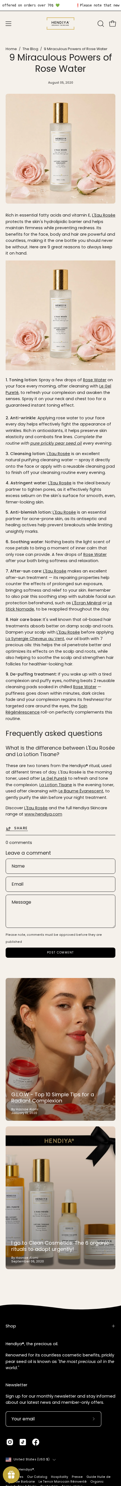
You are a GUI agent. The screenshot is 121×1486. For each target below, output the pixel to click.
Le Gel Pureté (54, 778)
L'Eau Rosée (103, 215)
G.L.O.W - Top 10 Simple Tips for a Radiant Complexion (52, 1097)
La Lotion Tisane (55, 785)
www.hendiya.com (43, 814)
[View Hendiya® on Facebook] (36, 1442)
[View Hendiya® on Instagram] (10, 1442)
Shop (11, 1326)
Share (21, 828)
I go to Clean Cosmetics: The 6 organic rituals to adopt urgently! (60, 1246)
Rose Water (94, 380)
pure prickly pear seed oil (56, 443)
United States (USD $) (32, 1459)
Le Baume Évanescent (81, 791)
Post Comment (60, 952)
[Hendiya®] (60, 23)
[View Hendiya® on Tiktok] (23, 1442)
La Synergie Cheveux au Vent (35, 638)
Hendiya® (26, 1469)
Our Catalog (37, 1477)
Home (11, 48)
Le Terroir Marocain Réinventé (63, 1482)
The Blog (30, 48)
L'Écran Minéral (86, 603)
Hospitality (59, 1477)
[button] (100, 24)
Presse (77, 1477)
